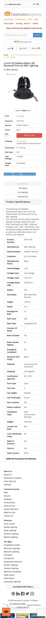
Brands (35, 23)
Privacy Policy (9, 502)
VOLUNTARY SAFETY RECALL (23, 587)
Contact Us (8, 516)
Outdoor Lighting (11, 568)
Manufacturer (23, 197)
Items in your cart (24, 42)
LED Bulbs (8, 555)
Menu (36, 5)
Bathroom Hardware (12, 571)
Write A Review (27, 174)
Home (6, 55)
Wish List (35, 48)
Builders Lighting (11, 533)
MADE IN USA (9, 512)
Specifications (23, 184)
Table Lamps (9, 575)
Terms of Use (9, 506)
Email (17, 174)
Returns (7, 496)
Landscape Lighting (12, 581)
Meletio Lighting (11, 537)
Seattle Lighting (10, 527)
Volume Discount (11, 509)
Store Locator (8, 23)
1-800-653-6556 (14, 4)
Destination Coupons (13, 478)
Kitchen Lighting (11, 565)
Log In (9, 48)
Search (38, 35)
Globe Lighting (10, 530)
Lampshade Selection (13, 561)
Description (23, 188)
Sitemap (7, 484)
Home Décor (9, 578)
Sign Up (22, 48)
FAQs (6, 492)
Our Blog (19, 23)
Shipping (8, 499)
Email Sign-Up (10, 481)
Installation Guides (12, 545)
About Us (27, 23)
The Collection (23, 192)
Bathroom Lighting (12, 548)
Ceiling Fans (9, 558)
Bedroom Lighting (11, 551)
